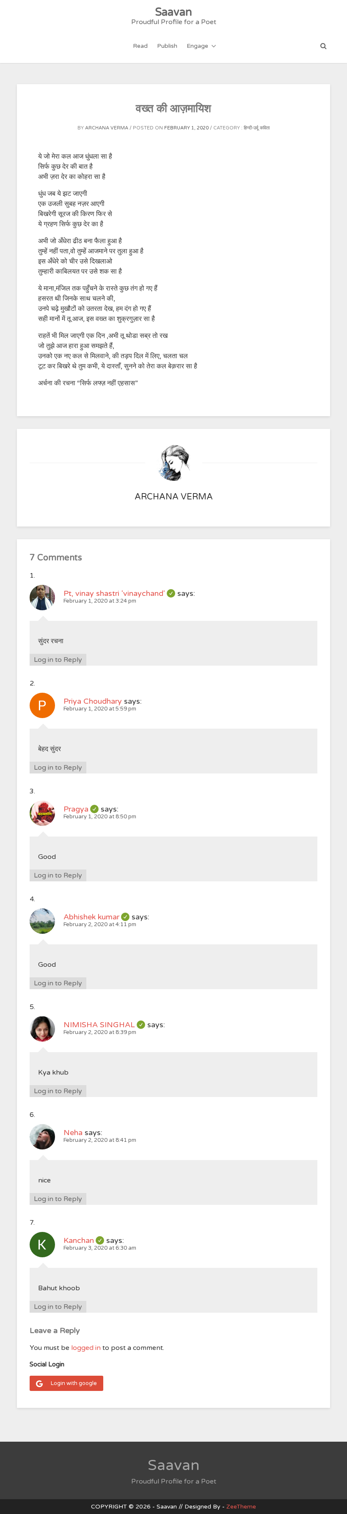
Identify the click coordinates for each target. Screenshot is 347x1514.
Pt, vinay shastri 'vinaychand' (119, 593)
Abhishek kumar (96, 917)
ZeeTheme (241, 1506)
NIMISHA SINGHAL (104, 1024)
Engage (197, 45)
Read (140, 45)
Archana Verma (106, 128)
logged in (86, 1348)
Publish (167, 45)
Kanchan (83, 1240)
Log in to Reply (58, 660)
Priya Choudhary (92, 701)
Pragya (81, 809)
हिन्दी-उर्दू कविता (257, 128)
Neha (73, 1132)
